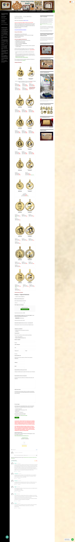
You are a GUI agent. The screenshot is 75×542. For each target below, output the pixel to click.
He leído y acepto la (21, 415)
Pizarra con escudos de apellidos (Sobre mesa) (4, 59)
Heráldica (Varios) (25, 11)
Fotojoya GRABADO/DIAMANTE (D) (20, 337)
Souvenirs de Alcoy (11, 11)
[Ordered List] (19, 455)
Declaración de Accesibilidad (3, 20)
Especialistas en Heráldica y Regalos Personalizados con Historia (4, 14)
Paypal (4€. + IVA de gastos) (19, 412)
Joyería (45, 11)
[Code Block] (23, 455)
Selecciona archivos (25, 309)
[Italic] (16, 455)
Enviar (17, 417)
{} (25, 455)
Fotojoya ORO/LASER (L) (18, 336)
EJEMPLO (23, 60)
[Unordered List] (21, 455)
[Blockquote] (22, 455)
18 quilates (16, 331)
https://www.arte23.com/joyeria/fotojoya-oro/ (22, 435)
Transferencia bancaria (18, 408)
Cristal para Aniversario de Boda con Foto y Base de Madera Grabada (4, 51)
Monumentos (49, 11)
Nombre (16, 342)
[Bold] (15, 455)
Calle (15, 347)
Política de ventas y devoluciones (3, 17)
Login (36, 449)
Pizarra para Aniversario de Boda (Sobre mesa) (4, 37)
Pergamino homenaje (40, 11)
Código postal (16, 350)
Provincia (16, 353)
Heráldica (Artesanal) (18, 11)
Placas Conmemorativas (32, 11)
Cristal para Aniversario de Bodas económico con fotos (4, 61)
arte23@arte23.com (25, 437)
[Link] (24, 455)
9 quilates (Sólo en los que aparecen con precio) (22, 330)
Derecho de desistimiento (4, 24)
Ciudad (26, 350)
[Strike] (18, 455)
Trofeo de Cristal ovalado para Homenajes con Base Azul (4, 53)
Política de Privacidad (24, 415)
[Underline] (17, 455)
